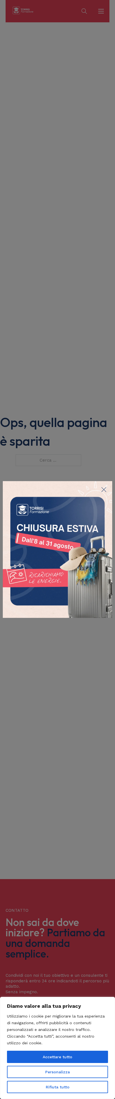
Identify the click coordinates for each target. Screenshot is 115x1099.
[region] (57, 1048)
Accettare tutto (57, 1057)
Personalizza (57, 1072)
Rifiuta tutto (58, 1087)
